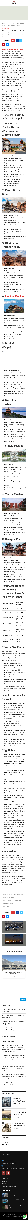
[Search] (25, 3)
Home (3, 23)
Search (4, 997)
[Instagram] (8, 1173)
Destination (11, 23)
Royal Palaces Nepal (8, 906)
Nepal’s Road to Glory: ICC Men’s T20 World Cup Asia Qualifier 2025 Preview (19, 1113)
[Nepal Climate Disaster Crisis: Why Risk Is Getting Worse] (5, 1207)
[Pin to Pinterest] (3, 44)
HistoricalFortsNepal (8, 897)
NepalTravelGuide (8, 900)
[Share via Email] (7, 44)
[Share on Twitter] (20, 40)
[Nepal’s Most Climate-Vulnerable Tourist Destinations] (5, 1195)
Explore (5, 35)
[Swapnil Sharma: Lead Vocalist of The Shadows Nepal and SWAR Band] (6, 1127)
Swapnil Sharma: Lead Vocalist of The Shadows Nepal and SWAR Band (18, 1125)
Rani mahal (18, 900)
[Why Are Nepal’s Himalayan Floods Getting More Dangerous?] (5, 1201)
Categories (5, 1142)
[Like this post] (13, 40)
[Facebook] (3, 1173)
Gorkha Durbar (14, 296)
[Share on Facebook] (17, 40)
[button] (14, 981)
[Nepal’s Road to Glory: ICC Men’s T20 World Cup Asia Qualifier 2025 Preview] (6, 1115)
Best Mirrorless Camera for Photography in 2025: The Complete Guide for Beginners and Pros (18, 1101)
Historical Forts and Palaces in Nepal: (13, 894)
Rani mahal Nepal (8, 903)
